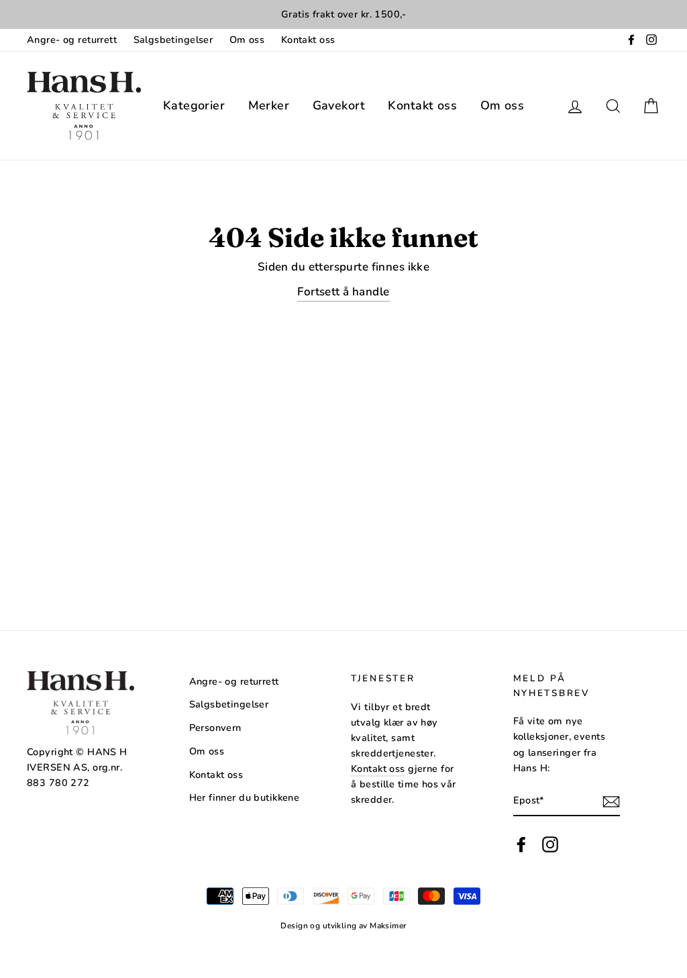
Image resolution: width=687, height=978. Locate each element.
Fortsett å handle (343, 291)
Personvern (215, 727)
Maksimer (388, 925)
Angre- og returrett (72, 39)
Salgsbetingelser (173, 39)
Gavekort (339, 105)
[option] (343, 14)
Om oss (247, 39)
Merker (269, 105)
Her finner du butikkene (244, 797)
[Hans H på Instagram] (550, 844)
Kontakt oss (308, 39)
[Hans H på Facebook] (521, 844)
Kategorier (194, 105)
